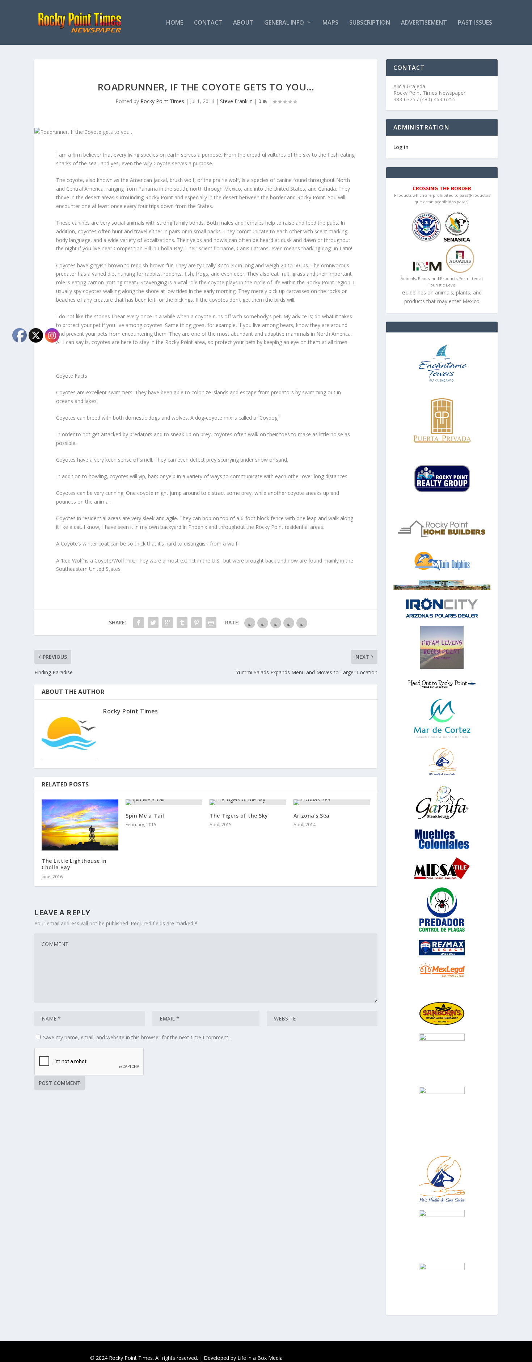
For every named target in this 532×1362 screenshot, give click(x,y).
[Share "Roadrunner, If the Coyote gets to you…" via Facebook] (138, 622)
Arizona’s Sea (312, 815)
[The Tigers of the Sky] (248, 802)
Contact (208, 23)
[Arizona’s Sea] (332, 802)
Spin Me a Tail (145, 815)
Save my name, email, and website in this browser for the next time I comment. (136, 1037)
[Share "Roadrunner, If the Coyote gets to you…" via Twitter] (153, 622)
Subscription (369, 23)
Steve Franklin (236, 101)
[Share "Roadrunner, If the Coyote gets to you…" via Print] (211, 622)
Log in (401, 147)
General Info (284, 23)
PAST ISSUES (475, 23)
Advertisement (424, 23)
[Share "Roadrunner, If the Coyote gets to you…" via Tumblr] (182, 622)
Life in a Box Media (260, 1357)
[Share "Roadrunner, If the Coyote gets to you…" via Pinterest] (196, 622)
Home (174, 23)
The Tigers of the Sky (239, 815)
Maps (330, 23)
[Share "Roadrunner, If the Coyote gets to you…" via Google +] (167, 622)
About (243, 23)
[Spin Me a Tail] (164, 802)
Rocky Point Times (162, 101)
